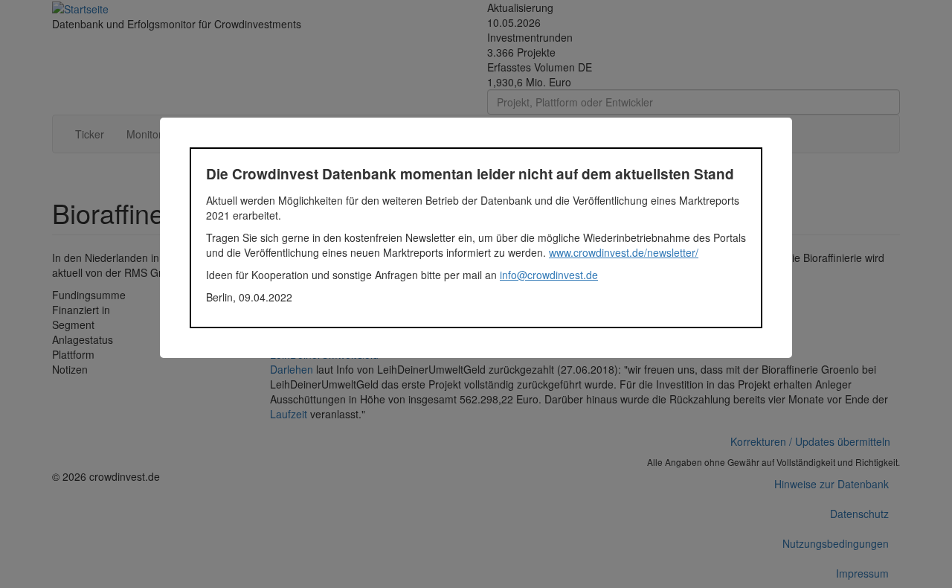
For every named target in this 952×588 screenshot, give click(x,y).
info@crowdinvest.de (549, 274)
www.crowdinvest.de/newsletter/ (623, 252)
